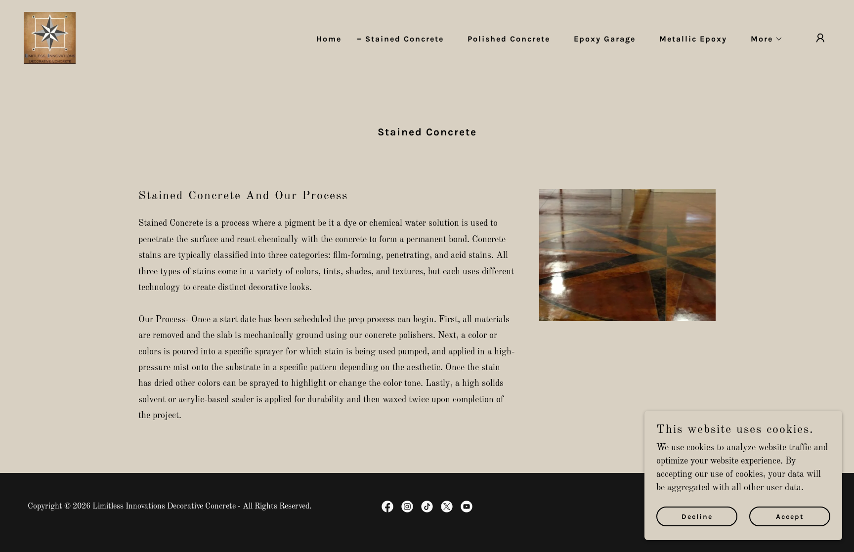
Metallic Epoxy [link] (693, 38)
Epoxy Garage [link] (605, 38)
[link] (50, 37)
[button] (763, 39)
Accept (790, 516)
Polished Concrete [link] (509, 38)
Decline (697, 516)
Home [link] (329, 38)
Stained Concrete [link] (404, 38)
